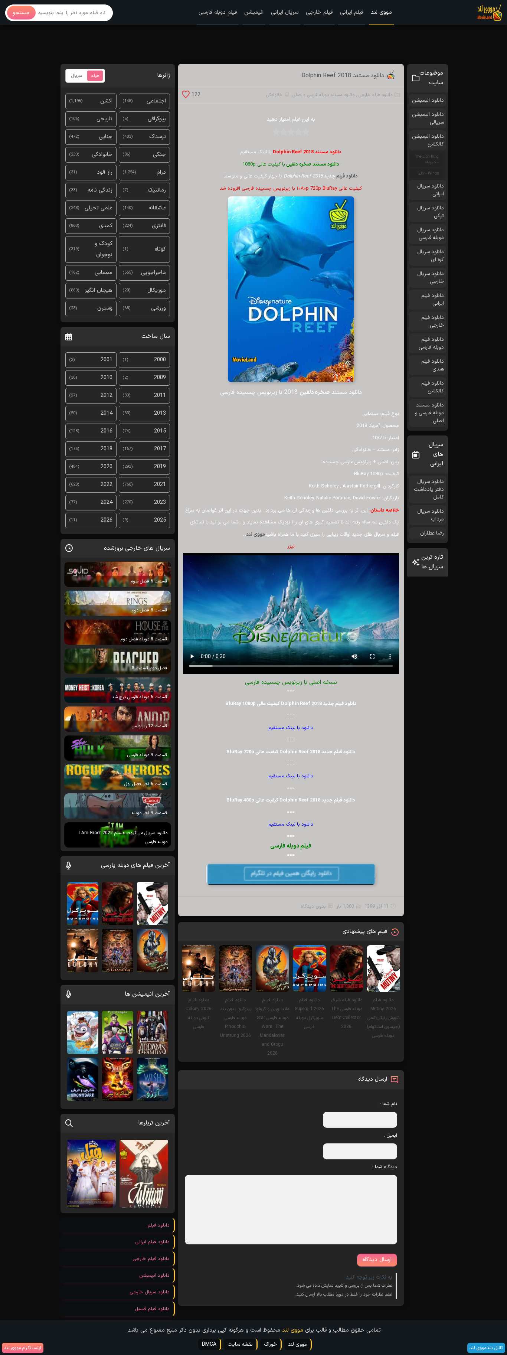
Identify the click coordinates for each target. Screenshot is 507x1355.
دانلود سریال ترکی (430, 212)
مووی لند (381, 12)
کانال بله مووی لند (486, 1348)
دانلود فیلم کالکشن (432, 387)
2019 (160, 467)
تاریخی (104, 119)
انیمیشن (254, 12)
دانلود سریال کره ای (430, 256)
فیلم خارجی (319, 12)
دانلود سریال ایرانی (430, 190)
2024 (106, 502)
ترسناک (157, 137)
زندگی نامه (100, 190)
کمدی (105, 226)
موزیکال (156, 290)
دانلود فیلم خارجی (375, 95)
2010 (106, 377)
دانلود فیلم (347, 176)
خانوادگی (274, 95)
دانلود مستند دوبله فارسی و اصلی (323, 95)
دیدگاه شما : (384, 1167)
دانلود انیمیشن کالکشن (428, 140)
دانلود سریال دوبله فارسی (430, 234)
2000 (160, 360)
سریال (76, 75)
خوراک (270, 1344)
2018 (106, 449)
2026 (106, 520)
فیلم (95, 75)
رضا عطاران (432, 533)
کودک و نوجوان (103, 249)
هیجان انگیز (98, 290)
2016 (106, 431)
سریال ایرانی (284, 12)
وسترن (104, 308)
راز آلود (104, 172)
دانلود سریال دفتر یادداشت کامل (429, 489)
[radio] (306, 134)
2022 (106, 484)
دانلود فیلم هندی (432, 365)
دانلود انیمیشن (428, 100)
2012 (106, 395)
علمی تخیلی (98, 208)
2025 (160, 520)
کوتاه (160, 249)
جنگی (159, 154)
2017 (160, 449)
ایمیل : (390, 1135)
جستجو (21, 13)
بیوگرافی (157, 119)
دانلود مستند (326, 164)
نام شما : (388, 1104)
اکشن (106, 101)
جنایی (105, 137)
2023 (160, 502)
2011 (160, 395)
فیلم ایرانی (351, 12)
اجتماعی (156, 101)
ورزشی (158, 308)
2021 (160, 484)
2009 (160, 377)
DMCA (209, 1344)
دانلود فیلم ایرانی (432, 299)
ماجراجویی (153, 272)
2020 (106, 467)
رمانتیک (157, 190)
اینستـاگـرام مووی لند (22, 1348)
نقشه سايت (240, 1344)
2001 (106, 360)
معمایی (103, 272)
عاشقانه (157, 208)
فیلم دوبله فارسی (218, 12)
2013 (160, 413)
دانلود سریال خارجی (430, 277)
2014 (106, 413)
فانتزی (159, 226)
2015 (160, 431)
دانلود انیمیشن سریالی (428, 118)
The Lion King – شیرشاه (427, 159)
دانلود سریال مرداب (430, 515)
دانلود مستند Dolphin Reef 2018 (342, 75)
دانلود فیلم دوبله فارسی (431, 343)
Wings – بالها (428, 173)
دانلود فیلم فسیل (152, 1309)
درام (161, 172)
